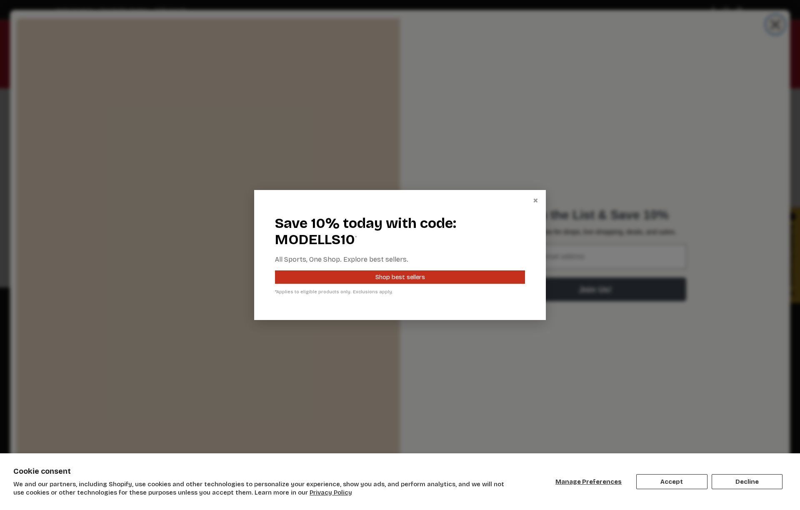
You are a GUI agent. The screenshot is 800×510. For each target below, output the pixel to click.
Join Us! (595, 289)
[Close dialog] (775, 24)
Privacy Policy (331, 492)
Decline (747, 481)
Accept (671, 481)
